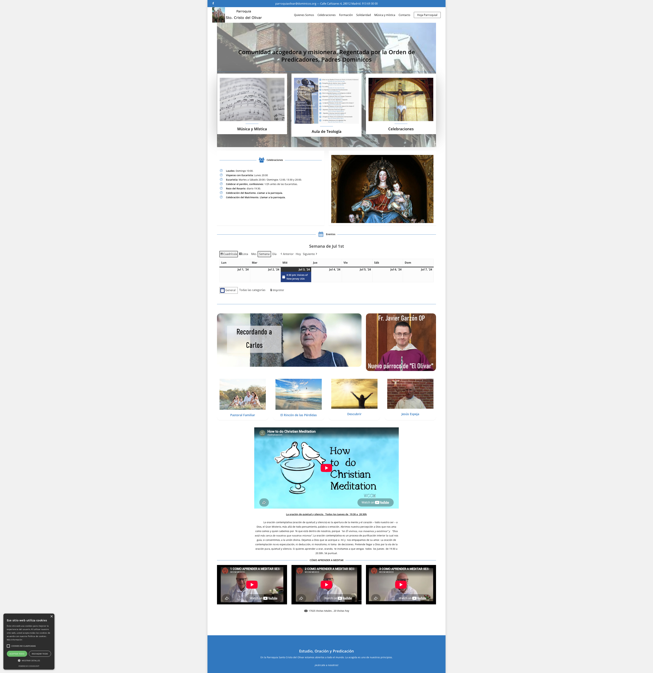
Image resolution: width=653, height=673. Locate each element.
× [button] (51, 616)
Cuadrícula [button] (228, 254)
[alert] (28, 642)
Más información (14, 639)
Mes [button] (253, 254)
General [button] (230, 290)
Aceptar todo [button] (17, 653)
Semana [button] (264, 254)
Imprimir (277, 291)
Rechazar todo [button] (40, 653)
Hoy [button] (298, 254)
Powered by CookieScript (29, 666)
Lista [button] (243, 254)
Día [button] (274, 254)
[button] (287, 254)
